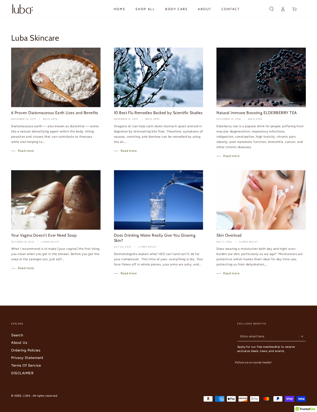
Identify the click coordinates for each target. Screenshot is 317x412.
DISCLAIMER (22, 373)
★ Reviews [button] (312, 210)
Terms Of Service (26, 365)
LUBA (27, 395)
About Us (19, 342)
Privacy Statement (27, 357)
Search (17, 335)
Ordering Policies (25, 350)
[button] (271, 9)
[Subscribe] (303, 336)
